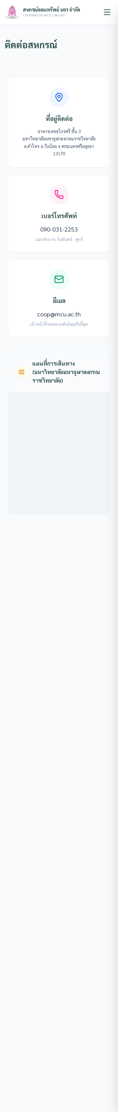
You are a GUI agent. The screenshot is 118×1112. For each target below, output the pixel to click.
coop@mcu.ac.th (59, 314)
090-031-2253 (59, 229)
